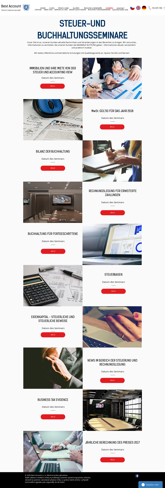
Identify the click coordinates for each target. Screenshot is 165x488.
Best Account (11, 6)
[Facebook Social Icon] (137, 475)
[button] (52, 86)
